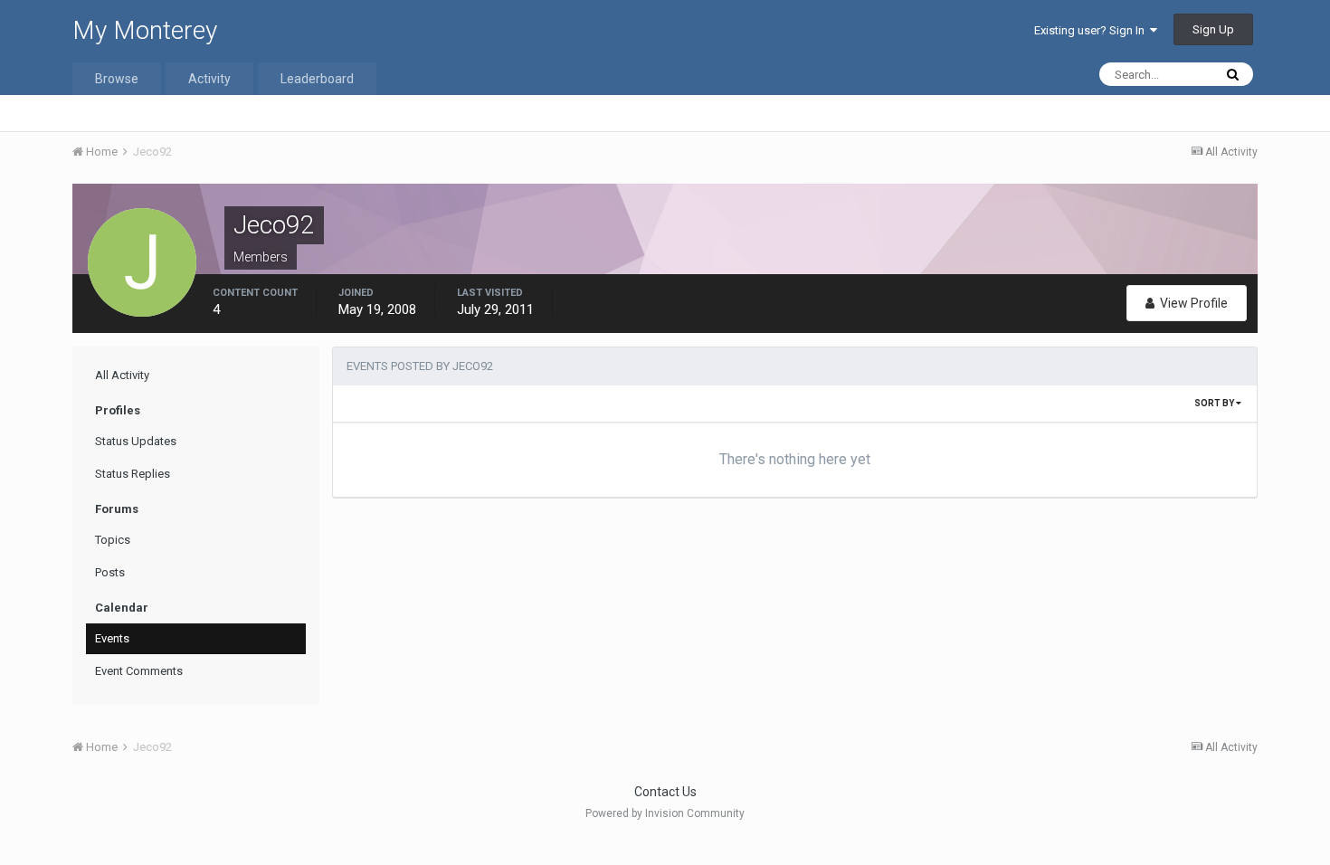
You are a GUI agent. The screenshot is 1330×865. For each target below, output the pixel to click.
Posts (110, 572)
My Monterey (144, 30)
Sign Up (1213, 29)
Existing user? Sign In (1092, 30)
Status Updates (135, 441)
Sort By (1215, 403)
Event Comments (139, 671)
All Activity (122, 375)
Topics (112, 540)
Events (112, 638)
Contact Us (665, 791)
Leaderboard (317, 78)
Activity (209, 78)
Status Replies (132, 473)
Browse (116, 78)
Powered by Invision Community (665, 813)
